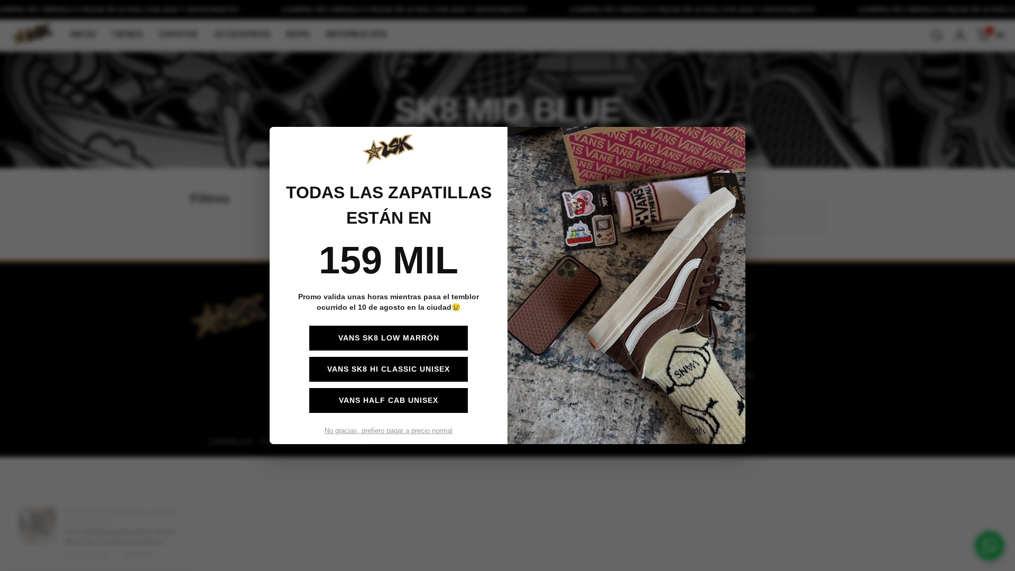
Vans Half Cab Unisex (388, 400)
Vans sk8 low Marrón (388, 338)
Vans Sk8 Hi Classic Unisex (388, 369)
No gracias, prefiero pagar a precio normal (389, 431)
